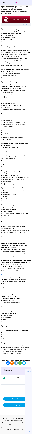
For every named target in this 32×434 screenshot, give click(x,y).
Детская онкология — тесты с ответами (12, 25)
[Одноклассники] (12, 363)
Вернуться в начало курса (16, 392)
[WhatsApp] (20, 363)
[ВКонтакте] (8, 363)
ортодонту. (23, 429)
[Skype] (24, 363)
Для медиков (5, 275)
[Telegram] (16, 363)
